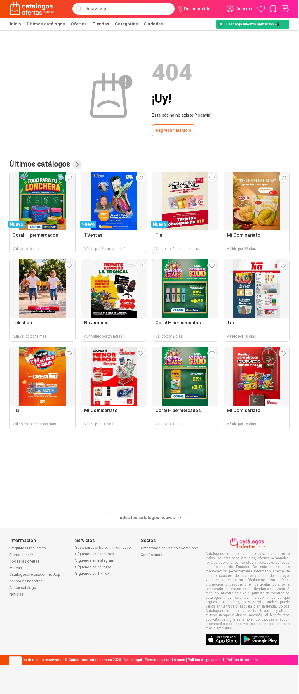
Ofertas (79, 24)
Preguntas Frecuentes (27, 548)
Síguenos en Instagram (94, 560)
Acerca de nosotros (26, 581)
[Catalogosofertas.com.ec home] (32, 8)
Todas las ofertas (24, 561)
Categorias (126, 24)
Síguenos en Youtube (93, 567)
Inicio (15, 24)
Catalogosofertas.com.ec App (34, 574)
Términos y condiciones (165, 659)
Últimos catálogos (46, 24)
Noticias (16, 594)
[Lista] (285, 8)
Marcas (15, 568)
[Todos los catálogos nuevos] (77, 164)
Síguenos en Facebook (94, 554)
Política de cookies (243, 659)
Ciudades (153, 24)
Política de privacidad (206, 659)
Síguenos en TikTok (92, 573)
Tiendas (101, 24)
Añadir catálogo (22, 587)
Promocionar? (21, 555)
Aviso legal (133, 659)
